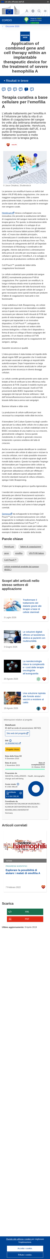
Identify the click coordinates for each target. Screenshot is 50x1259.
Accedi (27, 11)
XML (27, 912)
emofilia (18, 553)
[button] (33, 11)
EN (9, 89)
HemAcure (7, 213)
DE (4, 89)
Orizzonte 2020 (12, 26)
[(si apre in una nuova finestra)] (11, 10)
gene (6, 553)
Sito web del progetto (16, 734)
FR (21, 89)
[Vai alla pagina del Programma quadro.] (25, 36)
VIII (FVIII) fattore (36, 553)
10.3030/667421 (11, 743)
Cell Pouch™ (10, 560)
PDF (27, 919)
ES (15, 89)
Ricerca (39, 11)
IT (26, 89)
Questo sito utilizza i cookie (18, 1239)
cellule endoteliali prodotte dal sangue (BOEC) (21, 568)
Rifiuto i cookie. (25, 1255)
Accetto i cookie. (25, 1248)
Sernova (6, 514)
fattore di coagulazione (30, 547)
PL (32, 89)
